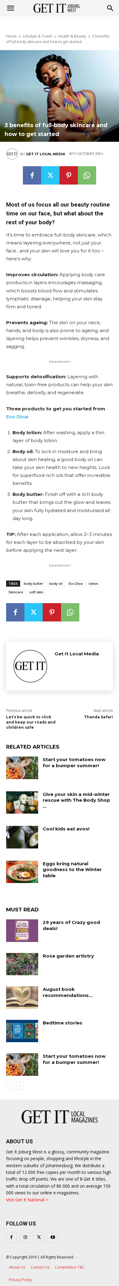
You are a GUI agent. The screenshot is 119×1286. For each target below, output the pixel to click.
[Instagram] (25, 1237)
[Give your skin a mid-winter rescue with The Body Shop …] (22, 802)
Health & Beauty (72, 36)
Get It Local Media (45, 154)
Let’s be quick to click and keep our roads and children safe (31, 722)
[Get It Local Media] (13, 154)
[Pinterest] (69, 175)
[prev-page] (10, 1086)
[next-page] (19, 1086)
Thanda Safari (98, 717)
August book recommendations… (67, 992)
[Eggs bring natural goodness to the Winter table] (22, 872)
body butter (33, 583)
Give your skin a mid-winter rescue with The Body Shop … (76, 800)
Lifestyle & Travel (37, 36)
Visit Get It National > (27, 1200)
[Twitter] (50, 175)
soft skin (36, 592)
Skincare (16, 592)
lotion (93, 583)
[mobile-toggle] (10, 8)
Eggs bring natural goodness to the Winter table (72, 869)
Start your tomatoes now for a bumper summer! (74, 762)
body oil (56, 583)
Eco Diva (16, 417)
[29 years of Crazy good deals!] (22, 930)
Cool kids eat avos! (66, 829)
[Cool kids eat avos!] (22, 837)
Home (11, 36)
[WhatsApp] (87, 175)
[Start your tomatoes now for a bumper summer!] (22, 768)
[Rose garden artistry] (22, 964)
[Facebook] (32, 175)
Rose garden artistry (68, 956)
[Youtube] (52, 1237)
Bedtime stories (62, 1023)
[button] (110, 8)
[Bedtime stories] (22, 1031)
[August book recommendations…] (22, 997)
